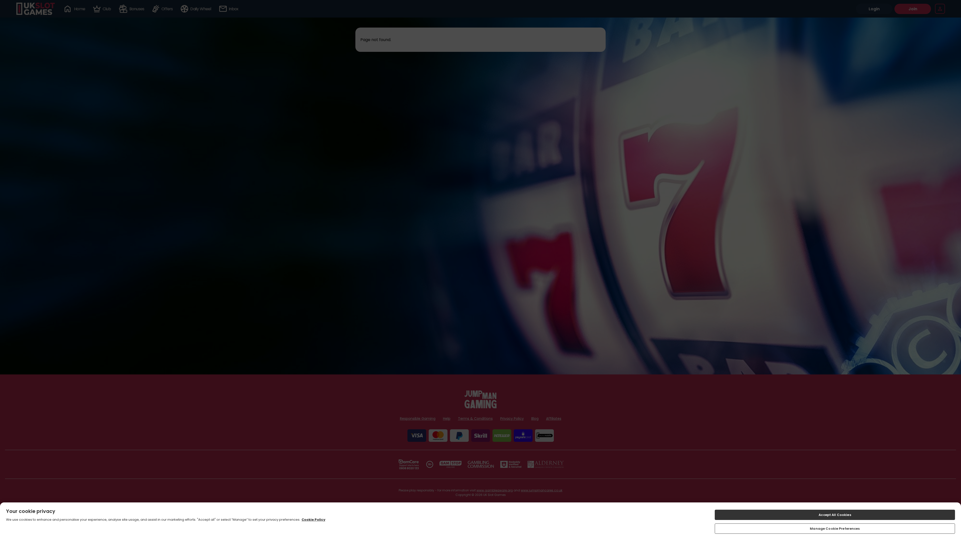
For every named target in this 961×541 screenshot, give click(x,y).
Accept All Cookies (835, 514)
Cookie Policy (313, 519)
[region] (480, 521)
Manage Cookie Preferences (835, 528)
